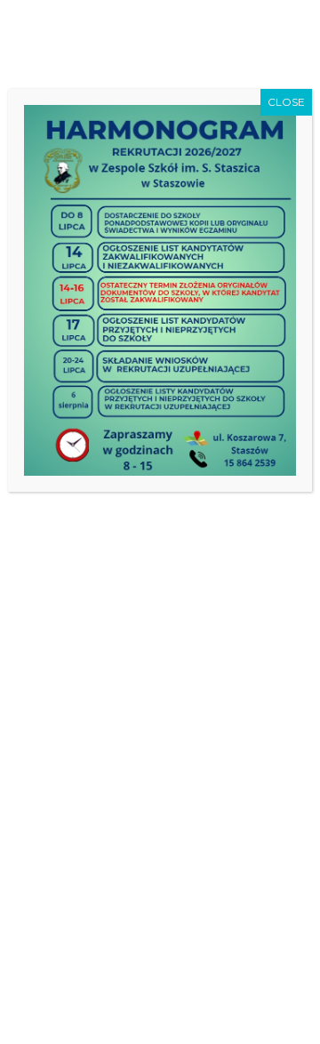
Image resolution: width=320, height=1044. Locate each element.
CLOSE (286, 101)
